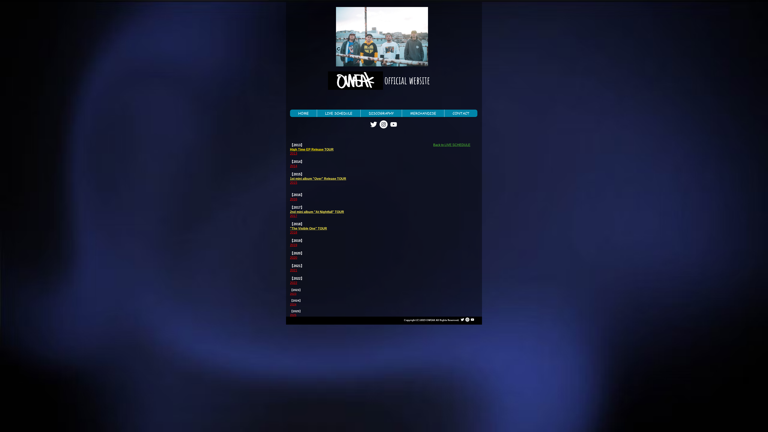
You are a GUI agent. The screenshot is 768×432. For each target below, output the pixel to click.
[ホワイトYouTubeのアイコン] (394, 124)
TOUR (329, 149)
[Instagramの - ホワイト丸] (384, 124)
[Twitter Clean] (374, 124)
